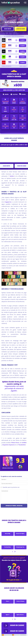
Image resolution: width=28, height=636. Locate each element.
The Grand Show (7, 547)
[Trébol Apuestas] (10, 2)
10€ (9, 62)
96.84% (5, 111)
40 (22, 111)
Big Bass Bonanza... (20, 614)
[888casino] (4, 57)
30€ (9, 45)
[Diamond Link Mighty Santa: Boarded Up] (20, 528)
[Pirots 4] (7, 596)
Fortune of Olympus (20, 601)
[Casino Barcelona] (4, 51)
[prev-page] (13, 552)
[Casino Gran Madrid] (4, 40)
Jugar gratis (7, 29)
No (14, 127)
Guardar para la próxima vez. (11, 487)
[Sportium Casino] (4, 62)
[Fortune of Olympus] (20, 596)
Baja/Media (5, 119)
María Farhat (10, 468)
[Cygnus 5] (7, 609)
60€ (9, 39)
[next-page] (15, 552)
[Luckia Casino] (4, 46)
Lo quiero (22, 40)
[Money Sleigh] (7, 528)
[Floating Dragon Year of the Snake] (20, 542)
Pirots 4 (7, 601)
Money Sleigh (7, 533)
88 (10, 56)
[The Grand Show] (7, 542)
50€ (9, 51)
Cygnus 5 (7, 614)
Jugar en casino (20, 29)
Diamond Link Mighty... (20, 533)
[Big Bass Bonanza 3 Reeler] (20, 609)
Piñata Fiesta (15, 443)
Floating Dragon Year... (20, 547)
